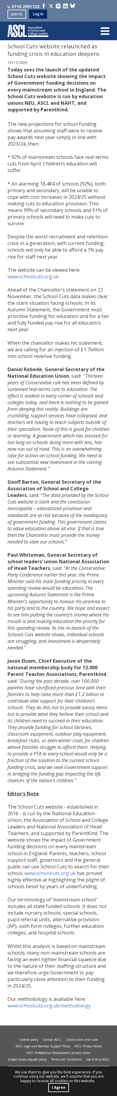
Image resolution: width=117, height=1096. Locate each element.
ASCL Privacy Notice (88, 1046)
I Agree (58, 1087)
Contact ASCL (52, 1039)
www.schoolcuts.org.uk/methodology (49, 1005)
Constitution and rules (82, 1039)
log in (38, 14)
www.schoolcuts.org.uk (33, 276)
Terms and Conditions (66, 1059)
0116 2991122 (25, 6)
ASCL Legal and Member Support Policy (43, 1046)
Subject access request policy (27, 1059)
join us (16, 14)
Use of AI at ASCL (98, 1059)
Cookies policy (28, 1039)
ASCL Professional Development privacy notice (58, 1053)
